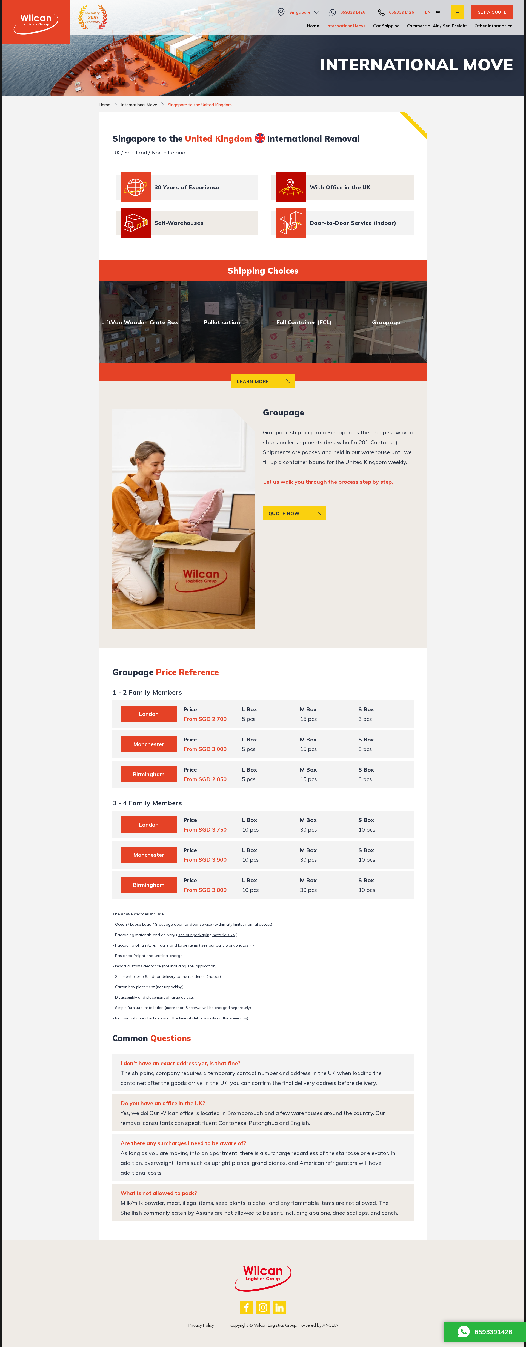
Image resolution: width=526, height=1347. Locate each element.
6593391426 (352, 12)
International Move (346, 25)
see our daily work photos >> (227, 945)
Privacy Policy (201, 1325)
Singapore (300, 12)
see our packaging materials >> (206, 934)
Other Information (493, 25)
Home (313, 25)
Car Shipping (386, 25)
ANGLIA (330, 1325)
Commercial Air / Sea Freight (437, 25)
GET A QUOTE (492, 12)
